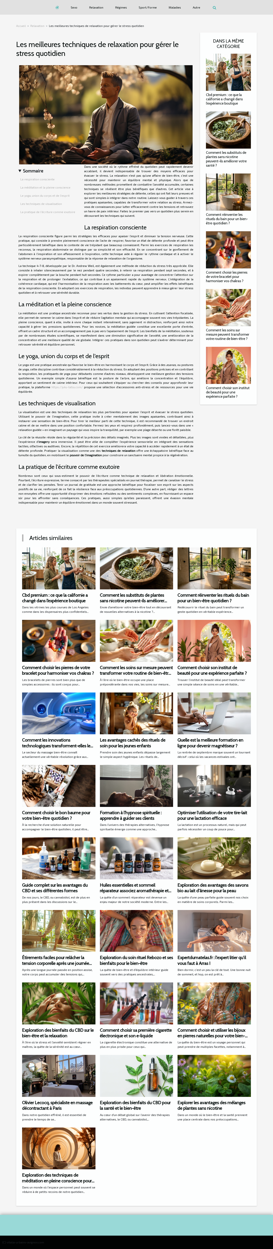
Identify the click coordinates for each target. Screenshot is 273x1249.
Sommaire (33, 170)
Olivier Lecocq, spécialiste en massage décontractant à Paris (57, 1105)
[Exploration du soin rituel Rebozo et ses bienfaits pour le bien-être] (136, 930)
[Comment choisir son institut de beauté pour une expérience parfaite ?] (228, 365)
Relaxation (96, 7)
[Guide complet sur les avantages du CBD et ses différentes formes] (58, 858)
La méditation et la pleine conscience (45, 187)
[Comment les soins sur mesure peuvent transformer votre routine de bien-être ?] (228, 307)
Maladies (175, 7)
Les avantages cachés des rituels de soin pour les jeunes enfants (132, 742)
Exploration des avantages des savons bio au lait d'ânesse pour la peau (213, 887)
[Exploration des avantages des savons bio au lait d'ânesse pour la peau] (214, 858)
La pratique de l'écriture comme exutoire (47, 212)
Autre (196, 7)
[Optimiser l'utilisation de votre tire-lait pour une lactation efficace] (214, 785)
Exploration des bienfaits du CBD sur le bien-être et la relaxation (58, 1032)
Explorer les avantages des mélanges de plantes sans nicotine (212, 1105)
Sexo (74, 7)
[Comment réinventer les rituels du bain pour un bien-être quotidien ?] (228, 191)
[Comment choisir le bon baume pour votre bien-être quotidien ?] (58, 785)
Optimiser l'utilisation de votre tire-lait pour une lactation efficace (212, 815)
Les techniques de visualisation (41, 203)
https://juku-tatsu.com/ (67, 387)
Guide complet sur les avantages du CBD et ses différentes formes (55, 887)
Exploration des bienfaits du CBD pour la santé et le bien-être (135, 1105)
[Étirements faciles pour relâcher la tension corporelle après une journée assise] (58, 930)
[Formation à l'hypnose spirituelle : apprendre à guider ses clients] (136, 785)
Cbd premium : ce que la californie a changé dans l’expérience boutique (224, 99)
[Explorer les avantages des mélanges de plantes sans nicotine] (214, 1075)
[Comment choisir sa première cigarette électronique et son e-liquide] (136, 1003)
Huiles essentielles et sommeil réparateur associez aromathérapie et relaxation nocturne (134, 890)
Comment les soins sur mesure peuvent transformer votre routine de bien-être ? (227, 334)
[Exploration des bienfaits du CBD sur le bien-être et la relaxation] (58, 1003)
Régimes (121, 7)
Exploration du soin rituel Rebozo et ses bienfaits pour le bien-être (136, 960)
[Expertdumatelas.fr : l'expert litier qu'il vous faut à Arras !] (214, 930)
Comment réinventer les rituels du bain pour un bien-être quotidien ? (227, 218)
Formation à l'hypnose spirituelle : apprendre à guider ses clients (131, 815)
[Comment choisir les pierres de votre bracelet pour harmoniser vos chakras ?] (228, 249)
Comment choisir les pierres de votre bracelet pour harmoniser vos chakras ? (226, 276)
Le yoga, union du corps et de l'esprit (45, 195)
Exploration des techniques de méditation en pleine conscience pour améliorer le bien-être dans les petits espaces (57, 1183)
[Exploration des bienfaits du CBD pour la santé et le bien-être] (136, 1075)
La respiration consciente (37, 179)
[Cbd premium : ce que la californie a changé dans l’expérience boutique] (228, 72)
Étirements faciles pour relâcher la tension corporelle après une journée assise (55, 963)
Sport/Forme (148, 7)
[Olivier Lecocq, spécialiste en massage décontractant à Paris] (58, 1075)
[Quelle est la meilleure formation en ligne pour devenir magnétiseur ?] (214, 713)
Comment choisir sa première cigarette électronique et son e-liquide (136, 1032)
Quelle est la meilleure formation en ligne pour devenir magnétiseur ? (210, 742)
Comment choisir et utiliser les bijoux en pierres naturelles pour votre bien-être (211, 1035)
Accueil (21, 25)
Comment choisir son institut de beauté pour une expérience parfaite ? (228, 392)
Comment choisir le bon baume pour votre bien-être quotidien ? (56, 815)
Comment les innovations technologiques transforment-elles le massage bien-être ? (56, 745)
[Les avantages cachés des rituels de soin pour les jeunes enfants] (136, 713)
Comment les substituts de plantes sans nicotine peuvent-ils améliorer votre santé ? (226, 159)
